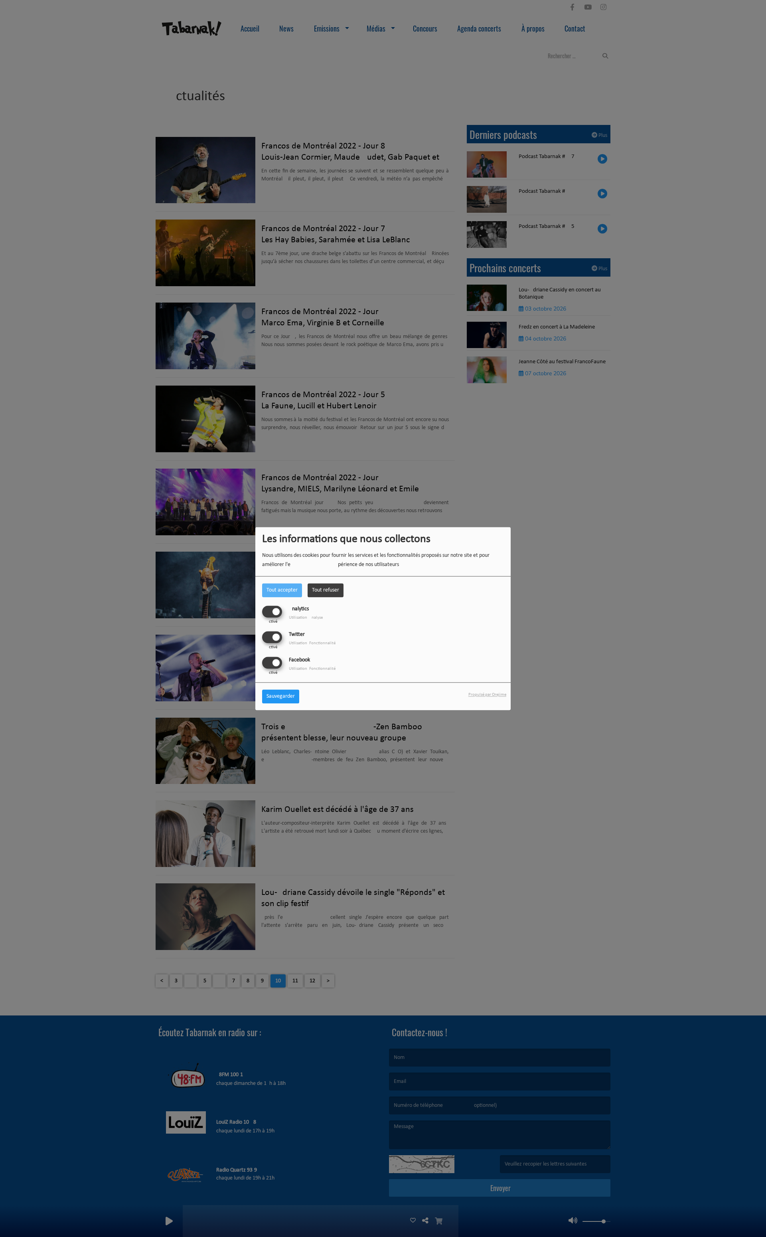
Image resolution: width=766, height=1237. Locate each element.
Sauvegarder (281, 696)
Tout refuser (325, 590)
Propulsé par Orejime (487, 695)
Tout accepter (282, 590)
